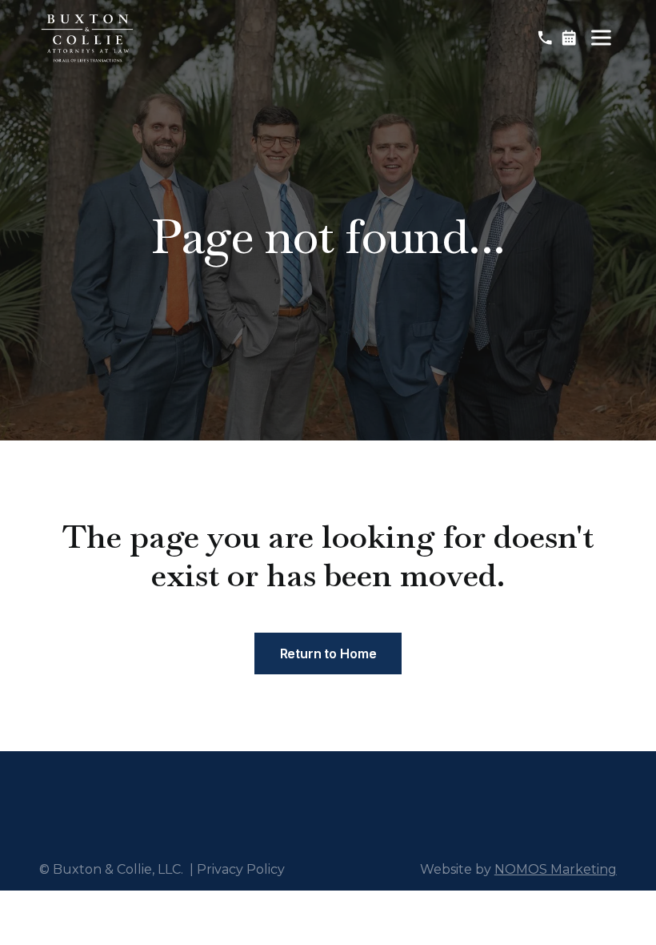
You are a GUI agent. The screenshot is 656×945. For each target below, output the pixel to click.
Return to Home (328, 653)
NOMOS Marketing (555, 869)
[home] (87, 38)
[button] (601, 38)
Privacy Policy (241, 869)
